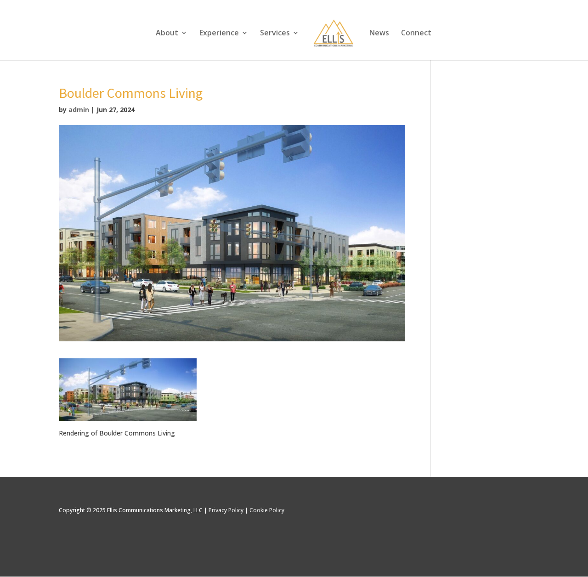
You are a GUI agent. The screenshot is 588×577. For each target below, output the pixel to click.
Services (275, 33)
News (379, 33)
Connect (416, 33)
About (167, 33)
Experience (219, 33)
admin (78, 109)
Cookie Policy (266, 510)
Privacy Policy (226, 510)
